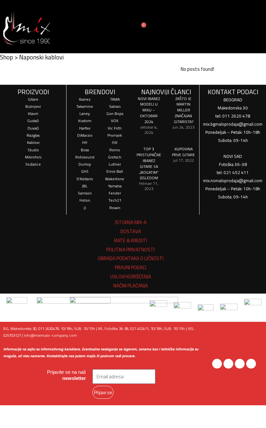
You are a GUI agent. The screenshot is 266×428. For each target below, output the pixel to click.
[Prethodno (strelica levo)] (12, 423)
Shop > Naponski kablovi (32, 57)
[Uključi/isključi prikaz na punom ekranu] (38, 411)
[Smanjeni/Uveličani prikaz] (12, 411)
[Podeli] (63, 411)
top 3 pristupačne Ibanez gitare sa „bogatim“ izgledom (149, 163)
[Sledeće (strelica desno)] (38, 423)
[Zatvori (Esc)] (89, 411)
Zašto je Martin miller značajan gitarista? (183, 110)
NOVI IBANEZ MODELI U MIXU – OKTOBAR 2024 (149, 110)
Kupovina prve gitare (183, 152)
